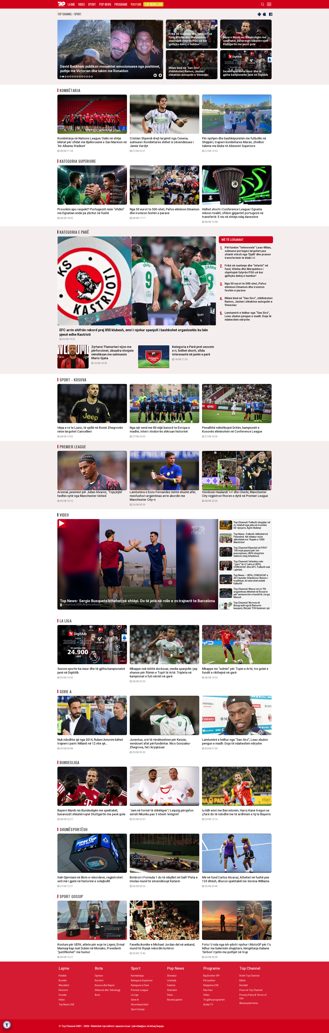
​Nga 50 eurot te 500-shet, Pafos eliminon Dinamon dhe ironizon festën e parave (164, 213)
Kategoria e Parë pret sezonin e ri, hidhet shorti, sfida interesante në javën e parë (193, 353)
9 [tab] (80, 76)
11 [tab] (85, 76)
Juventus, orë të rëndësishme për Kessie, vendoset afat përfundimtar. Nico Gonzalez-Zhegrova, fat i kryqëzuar (160, 746)
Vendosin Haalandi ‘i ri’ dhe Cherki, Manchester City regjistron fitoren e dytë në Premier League (235, 496)
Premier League (73, 446)
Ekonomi (63, 990)
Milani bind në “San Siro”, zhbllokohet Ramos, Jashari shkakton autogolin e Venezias (248, 302)
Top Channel (249, 968)
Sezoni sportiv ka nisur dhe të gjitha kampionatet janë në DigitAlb (91, 673)
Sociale (62, 995)
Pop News (105, 4)
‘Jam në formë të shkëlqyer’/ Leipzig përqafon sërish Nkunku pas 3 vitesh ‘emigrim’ (161, 815)
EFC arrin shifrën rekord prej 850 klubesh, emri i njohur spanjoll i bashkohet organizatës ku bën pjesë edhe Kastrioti (133, 334)
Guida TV (208, 1004)
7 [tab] (75, 76)
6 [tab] (73, 76)
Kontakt (243, 985)
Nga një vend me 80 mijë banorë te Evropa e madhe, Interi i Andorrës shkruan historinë (160, 432)
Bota (99, 968)
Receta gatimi (174, 999)
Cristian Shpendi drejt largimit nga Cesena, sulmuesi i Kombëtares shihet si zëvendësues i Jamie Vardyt (162, 144)
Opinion (99, 975)
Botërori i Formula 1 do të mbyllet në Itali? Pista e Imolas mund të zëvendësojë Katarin (164, 882)
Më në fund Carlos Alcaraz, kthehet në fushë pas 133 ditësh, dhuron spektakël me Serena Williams (235, 882)
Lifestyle (171, 980)
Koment (99, 980)
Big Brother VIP (211, 975)
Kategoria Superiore (78, 161)
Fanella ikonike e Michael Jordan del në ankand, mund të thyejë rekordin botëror (162, 949)
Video (81, 4)
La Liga (66, 620)
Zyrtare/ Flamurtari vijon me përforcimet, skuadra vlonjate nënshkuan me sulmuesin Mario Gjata (112, 355)
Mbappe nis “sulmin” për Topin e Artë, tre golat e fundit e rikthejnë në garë (235, 673)
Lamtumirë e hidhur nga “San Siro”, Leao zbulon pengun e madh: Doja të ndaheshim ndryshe (248, 316)
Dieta (170, 995)
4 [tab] (68, 76)
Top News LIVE (153, 4)
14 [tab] (92, 76)
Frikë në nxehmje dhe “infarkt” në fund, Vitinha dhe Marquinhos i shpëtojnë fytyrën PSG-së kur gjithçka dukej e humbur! (246, 270)
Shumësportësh (74, 829)
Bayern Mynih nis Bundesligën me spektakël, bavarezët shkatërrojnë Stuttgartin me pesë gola (91, 815)
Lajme (71, 4)
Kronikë (63, 980)
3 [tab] (65, 76)
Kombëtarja (70, 90)
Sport (92, 4)
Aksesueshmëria (248, 1003)
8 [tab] (77, 76)
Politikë (62, 975)
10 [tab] (82, 76)
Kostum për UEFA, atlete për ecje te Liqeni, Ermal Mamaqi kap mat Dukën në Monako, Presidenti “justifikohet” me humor (90, 950)
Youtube (136, 4)
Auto (97, 995)
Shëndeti (172, 990)
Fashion (171, 985)
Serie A (66, 691)
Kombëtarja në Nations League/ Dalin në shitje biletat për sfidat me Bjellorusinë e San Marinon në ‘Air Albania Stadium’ (92, 144)
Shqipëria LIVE (211, 985)
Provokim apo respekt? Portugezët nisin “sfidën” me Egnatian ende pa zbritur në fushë (90, 213)
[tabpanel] (110, 49)
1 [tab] (61, 76)
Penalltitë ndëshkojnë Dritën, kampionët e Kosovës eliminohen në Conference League (232, 432)
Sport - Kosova (73, 379)
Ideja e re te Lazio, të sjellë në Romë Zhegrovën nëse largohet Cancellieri (90, 432)
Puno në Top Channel (250, 990)
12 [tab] (87, 76)
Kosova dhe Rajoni (104, 985)
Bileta (242, 980)
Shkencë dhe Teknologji (107, 990)
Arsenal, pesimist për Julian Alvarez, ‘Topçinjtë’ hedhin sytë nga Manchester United (89, 496)
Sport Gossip (71, 896)
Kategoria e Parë (74, 232)
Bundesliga (69, 762)
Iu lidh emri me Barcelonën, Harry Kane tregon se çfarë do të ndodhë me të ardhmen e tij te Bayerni (236, 815)
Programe (120, 4)
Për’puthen (209, 980)
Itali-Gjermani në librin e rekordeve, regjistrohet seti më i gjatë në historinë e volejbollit (90, 882)
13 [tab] (89, 76)
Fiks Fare (208, 990)
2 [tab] (63, 76)
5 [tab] (70, 76)
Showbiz (171, 975)
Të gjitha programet (214, 999)
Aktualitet (64, 985)
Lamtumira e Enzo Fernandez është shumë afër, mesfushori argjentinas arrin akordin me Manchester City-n (163, 498)
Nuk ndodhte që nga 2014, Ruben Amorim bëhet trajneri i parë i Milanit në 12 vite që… (90, 744)
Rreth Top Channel (249, 975)
